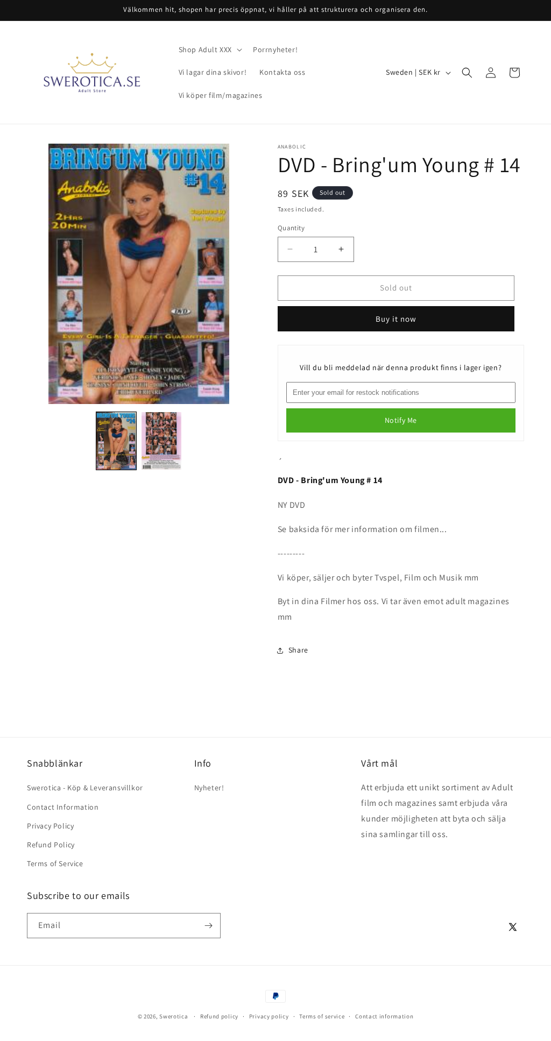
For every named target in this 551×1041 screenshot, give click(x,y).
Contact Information (62, 807)
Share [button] (298, 650)
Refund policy (219, 1016)
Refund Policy (51, 844)
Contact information (384, 1016)
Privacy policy (269, 1016)
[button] (209, 49)
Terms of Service (55, 863)
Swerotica (173, 1016)
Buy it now (396, 319)
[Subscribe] (208, 925)
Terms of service (321, 1016)
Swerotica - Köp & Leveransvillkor (85, 787)
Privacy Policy (50, 826)
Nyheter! (209, 787)
